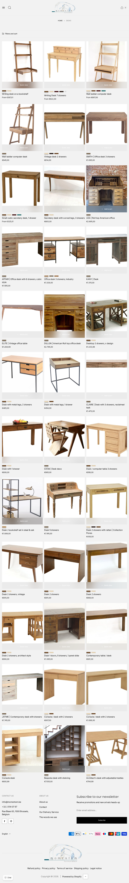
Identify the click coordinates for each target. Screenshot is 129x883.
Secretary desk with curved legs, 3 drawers (64, 218)
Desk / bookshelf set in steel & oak (18, 530)
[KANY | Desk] (106, 250)
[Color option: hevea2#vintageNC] (51, 276)
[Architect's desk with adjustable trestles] (106, 748)
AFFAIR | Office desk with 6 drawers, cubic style (22, 280)
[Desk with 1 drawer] (22, 439)
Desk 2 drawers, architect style (16, 655)
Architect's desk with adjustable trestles (104, 778)
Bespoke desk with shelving (57, 778)
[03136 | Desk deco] (64, 439)
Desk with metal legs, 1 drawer (58, 404)
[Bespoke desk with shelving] (64, 748)
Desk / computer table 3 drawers (101, 469)
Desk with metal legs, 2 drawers (17, 404)
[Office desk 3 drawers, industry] (64, 250)
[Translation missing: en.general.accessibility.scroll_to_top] (85, 876)
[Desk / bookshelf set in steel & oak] (22, 500)
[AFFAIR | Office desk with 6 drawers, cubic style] (22, 250)
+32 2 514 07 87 (9, 806)
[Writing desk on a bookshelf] (22, 64)
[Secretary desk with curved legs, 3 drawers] (64, 188)
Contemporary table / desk (98, 655)
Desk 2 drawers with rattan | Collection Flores (104, 531)
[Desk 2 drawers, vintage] (22, 565)
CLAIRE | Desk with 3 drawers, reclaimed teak (105, 406)
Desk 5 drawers (51, 530)
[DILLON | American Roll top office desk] (64, 314)
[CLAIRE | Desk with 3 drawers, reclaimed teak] (106, 375)
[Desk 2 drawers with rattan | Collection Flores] (106, 500)
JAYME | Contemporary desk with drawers (22, 716)
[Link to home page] (64, 853)
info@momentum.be (11, 802)
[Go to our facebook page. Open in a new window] (4, 821)
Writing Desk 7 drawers (55, 95)
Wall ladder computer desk (98, 94)
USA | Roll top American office (100, 218)
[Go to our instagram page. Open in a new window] (11, 821)
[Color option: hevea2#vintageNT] (56, 276)
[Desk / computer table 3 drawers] (106, 439)
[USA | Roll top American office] (106, 188)
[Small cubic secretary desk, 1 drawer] (22, 188)
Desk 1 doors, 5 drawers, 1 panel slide (61, 655)
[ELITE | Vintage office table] (22, 314)
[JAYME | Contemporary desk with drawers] (22, 687)
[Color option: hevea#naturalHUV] (9, 90)
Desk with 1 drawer (11, 469)
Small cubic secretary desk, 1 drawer (19, 218)
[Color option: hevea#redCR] (56, 91)
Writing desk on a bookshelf (15, 94)
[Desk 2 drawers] (64, 565)
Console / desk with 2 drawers (58, 716)
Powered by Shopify (72, 876)
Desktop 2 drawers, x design (99, 343)
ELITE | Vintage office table (14, 343)
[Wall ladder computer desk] (106, 64)
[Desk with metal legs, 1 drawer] (64, 375)
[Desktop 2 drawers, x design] (106, 314)
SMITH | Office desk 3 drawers (100, 156)
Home (60, 21)
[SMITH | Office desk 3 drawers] (106, 127)
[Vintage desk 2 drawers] (64, 127)
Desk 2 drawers (51, 594)
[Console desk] (22, 748)
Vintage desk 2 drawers (55, 156)
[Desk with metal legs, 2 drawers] (22, 375)
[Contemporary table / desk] (106, 626)
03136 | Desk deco (53, 469)
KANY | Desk (92, 279)
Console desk (8, 778)
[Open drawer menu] (3, 7)
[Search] (9, 7)
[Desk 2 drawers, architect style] (22, 626)
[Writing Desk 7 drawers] (64, 64)
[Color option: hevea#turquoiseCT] (104, 90)
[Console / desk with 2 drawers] (64, 687)
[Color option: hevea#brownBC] (61, 91)
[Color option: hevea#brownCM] (93, 90)
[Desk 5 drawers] (64, 500)
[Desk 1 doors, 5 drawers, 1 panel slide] (64, 626)
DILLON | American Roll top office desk (62, 343)
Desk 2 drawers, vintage (13, 594)
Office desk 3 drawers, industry (58, 279)
